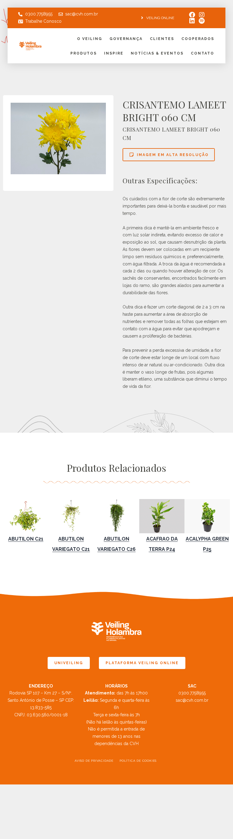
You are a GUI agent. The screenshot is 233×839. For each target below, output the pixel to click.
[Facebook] (192, 15)
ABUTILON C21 (25, 539)
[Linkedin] (192, 21)
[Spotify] (202, 21)
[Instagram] (202, 15)
